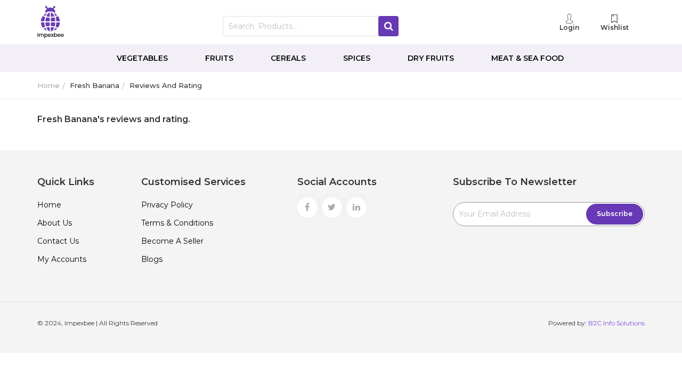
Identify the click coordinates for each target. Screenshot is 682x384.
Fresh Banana (94, 85)
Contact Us (58, 241)
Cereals (288, 58)
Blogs (152, 259)
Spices (356, 58)
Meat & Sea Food (527, 58)
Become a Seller (172, 241)
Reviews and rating (165, 85)
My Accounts (61, 259)
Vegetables (142, 58)
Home (48, 85)
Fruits (219, 58)
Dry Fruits (431, 58)
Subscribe (614, 214)
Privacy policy (167, 205)
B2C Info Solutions (616, 323)
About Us (54, 223)
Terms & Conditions (177, 223)
